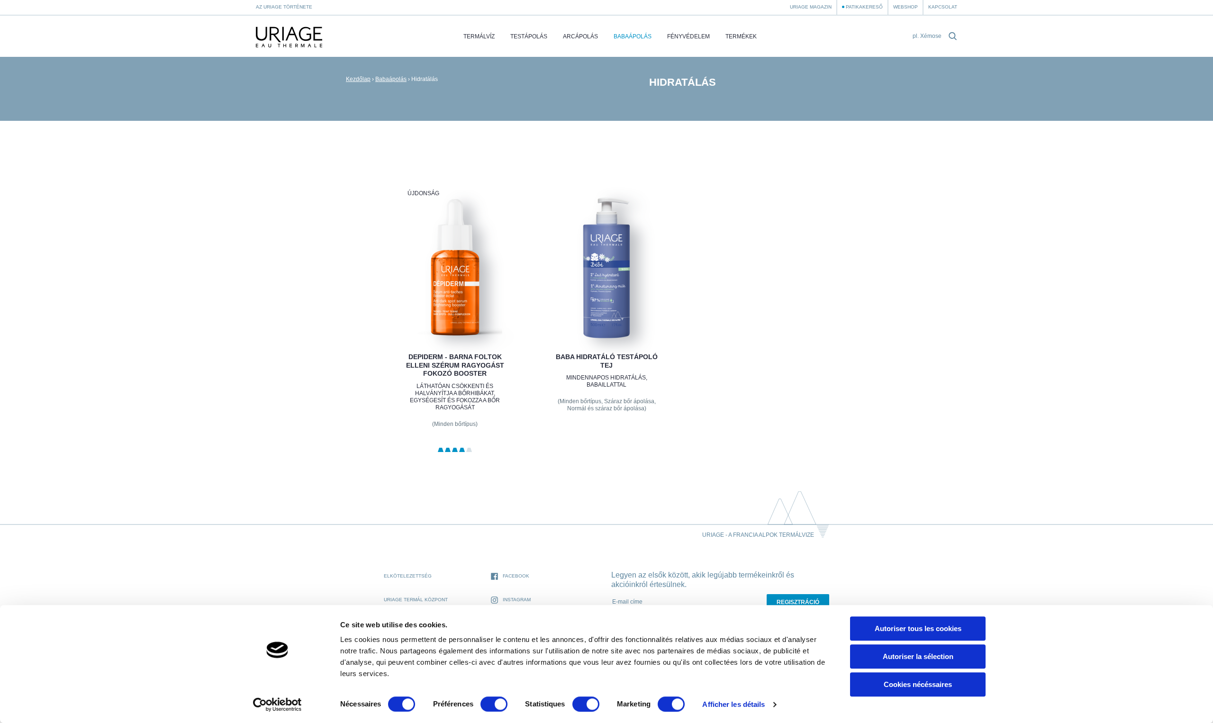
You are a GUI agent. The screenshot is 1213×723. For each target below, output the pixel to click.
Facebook (516, 575)
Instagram (517, 599)
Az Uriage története (284, 6)
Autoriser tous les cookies (918, 628)
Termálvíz (479, 36)
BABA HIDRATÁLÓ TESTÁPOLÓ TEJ (606, 361)
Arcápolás (580, 36)
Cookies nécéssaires (918, 684)
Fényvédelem (688, 36)
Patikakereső (864, 6)
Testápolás (528, 36)
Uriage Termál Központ (416, 599)
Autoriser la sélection (918, 656)
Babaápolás (633, 36)
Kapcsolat (942, 6)
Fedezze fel (454, 315)
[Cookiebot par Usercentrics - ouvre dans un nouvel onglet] (277, 704)
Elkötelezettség (408, 575)
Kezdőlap (358, 79)
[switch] (493, 704)
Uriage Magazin (811, 6)
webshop (905, 6)
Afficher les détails (733, 704)
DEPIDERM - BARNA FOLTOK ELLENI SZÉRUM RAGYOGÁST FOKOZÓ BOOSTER (455, 365)
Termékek (741, 36)
